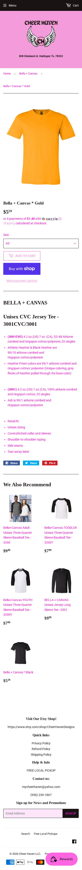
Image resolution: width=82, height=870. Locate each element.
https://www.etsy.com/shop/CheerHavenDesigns (41, 727)
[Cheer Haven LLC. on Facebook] (74, 842)
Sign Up (70, 813)
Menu (12, 5)
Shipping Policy (41, 754)
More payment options (22, 280)
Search (25, 833)
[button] (41, 219)
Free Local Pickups (46, 833)
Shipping (9, 223)
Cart (75, 5)
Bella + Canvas (28, 73)
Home (7, 73)
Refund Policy (41, 749)
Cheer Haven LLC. (30, 853)
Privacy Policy (41, 743)
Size (6, 235)
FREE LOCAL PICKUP (41, 770)
